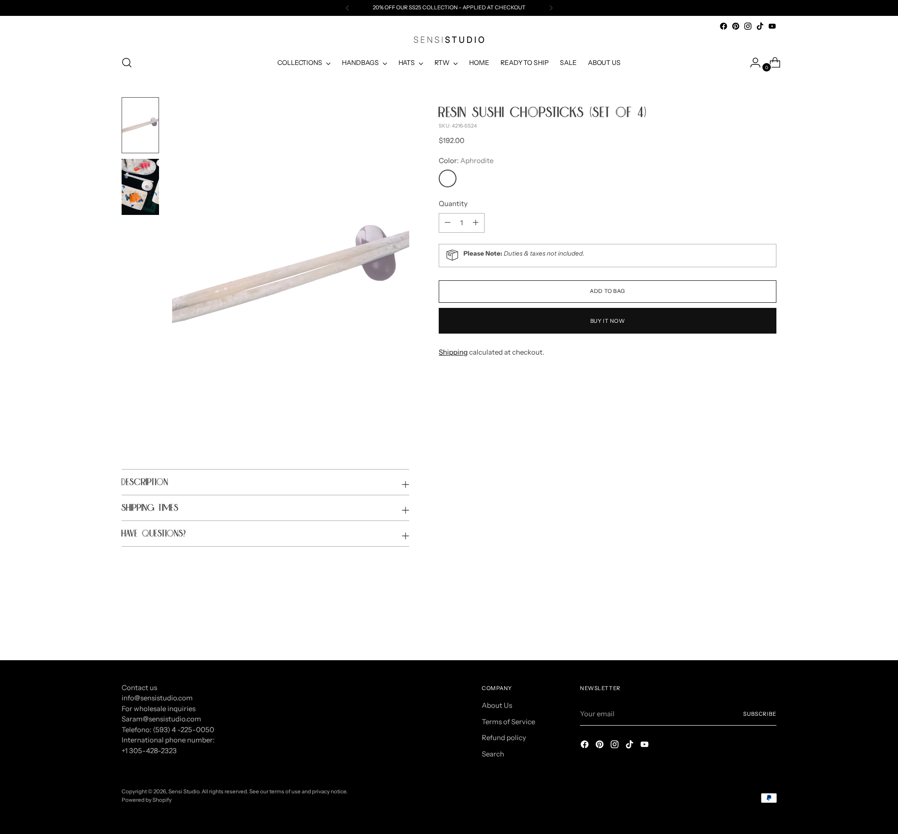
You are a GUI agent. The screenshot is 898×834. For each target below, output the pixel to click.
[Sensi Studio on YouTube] (772, 26)
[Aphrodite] (447, 178)
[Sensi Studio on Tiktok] (760, 26)
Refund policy (504, 737)
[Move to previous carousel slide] (747, 628)
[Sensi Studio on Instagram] (748, 26)
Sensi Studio (183, 791)
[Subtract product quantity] (475, 222)
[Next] (551, 8)
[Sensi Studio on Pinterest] (735, 26)
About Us (497, 705)
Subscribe (759, 714)
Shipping (453, 351)
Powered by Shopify (147, 800)
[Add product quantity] (447, 222)
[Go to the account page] (751, 62)
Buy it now (607, 320)
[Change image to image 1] (140, 125)
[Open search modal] (126, 62)
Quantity (453, 203)
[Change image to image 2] (140, 187)
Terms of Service (508, 721)
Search (493, 753)
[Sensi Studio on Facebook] (723, 26)
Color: (466, 160)
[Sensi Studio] (449, 39)
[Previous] (347, 8)
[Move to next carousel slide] (768, 627)
